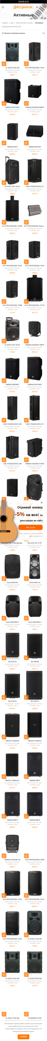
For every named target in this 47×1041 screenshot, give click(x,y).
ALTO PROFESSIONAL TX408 (12, 305)
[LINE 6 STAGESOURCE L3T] (34, 408)
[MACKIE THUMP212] (34, 725)
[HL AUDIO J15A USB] (12, 1002)
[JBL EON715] (12, 685)
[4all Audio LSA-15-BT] (34, 487)
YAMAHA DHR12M (35, 147)
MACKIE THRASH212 (12, 780)
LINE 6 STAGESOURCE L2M (12, 464)
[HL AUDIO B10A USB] (12, 51)
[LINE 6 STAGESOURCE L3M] (12, 408)
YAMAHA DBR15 (34, 820)
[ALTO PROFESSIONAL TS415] (12, 883)
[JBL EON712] (34, 685)
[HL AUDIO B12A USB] (12, 962)
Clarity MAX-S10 (34, 583)
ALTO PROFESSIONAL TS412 (34, 899)
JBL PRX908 (35, 662)
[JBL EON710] (12, 645)
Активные (10, 72)
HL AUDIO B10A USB (12, 68)
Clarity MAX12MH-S (34, 622)
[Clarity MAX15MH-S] (12, 606)
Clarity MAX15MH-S (12, 622)
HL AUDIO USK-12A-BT (12, 186)
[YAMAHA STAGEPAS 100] (12, 843)
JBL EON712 (35, 701)
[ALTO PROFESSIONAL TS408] (34, 843)
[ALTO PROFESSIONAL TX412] (34, 51)
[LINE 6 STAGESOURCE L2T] (34, 170)
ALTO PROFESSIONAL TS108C (12, 226)
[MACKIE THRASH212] (12, 764)
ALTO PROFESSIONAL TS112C (35, 305)
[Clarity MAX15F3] (12, 566)
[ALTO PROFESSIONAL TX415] (12, 249)
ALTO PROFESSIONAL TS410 (12, 939)
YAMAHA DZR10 (12, 147)
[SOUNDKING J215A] (34, 1002)
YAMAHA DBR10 (12, 820)
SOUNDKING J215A (34, 1018)
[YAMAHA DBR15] (34, 804)
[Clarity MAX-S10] (34, 566)
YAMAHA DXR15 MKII (12, 107)
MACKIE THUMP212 (34, 741)
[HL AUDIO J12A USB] (34, 922)
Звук (12, 23)
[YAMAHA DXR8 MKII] (12, 368)
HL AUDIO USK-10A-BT (12, 345)
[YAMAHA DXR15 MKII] (12, 91)
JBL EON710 (12, 662)
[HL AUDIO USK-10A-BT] (12, 329)
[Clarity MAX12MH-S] (34, 606)
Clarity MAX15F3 (12, 583)
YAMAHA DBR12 (34, 780)
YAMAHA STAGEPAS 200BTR (34, 107)
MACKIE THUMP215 (12, 741)
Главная (5, 23)
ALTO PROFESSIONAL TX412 (34, 68)
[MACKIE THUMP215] (12, 725)
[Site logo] (23, 7)
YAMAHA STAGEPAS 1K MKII (34, 464)
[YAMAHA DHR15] (12, 487)
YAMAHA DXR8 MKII (12, 384)
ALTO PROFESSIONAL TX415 (12, 266)
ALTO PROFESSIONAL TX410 (34, 266)
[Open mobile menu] (3, 7)
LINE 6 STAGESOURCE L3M (12, 424)
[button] (4, 63)
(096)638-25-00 (23, 2)
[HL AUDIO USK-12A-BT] (12, 170)
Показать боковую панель (14, 33)
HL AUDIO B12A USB (12, 979)
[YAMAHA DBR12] (34, 764)
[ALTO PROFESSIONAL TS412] (34, 883)
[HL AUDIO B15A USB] (34, 962)
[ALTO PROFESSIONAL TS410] (12, 922)
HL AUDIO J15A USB (12, 1018)
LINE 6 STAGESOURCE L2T (35, 186)
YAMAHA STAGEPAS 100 (12, 860)
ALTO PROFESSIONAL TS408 (34, 860)
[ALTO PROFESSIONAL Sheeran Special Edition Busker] (34, 210)
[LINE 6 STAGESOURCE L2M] (12, 447)
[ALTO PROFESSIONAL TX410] (34, 249)
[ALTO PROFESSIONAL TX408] (12, 289)
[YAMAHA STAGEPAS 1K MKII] (34, 447)
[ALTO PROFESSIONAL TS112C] (34, 289)
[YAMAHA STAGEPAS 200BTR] (34, 91)
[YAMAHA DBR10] (12, 804)
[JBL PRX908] (34, 645)
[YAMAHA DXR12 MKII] (34, 368)
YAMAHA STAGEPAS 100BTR (34, 345)
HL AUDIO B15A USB (35, 979)
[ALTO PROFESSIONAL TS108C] (12, 210)
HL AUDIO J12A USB (34, 939)
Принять (23, 1037)
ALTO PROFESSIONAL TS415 (12, 899)
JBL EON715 (12, 701)
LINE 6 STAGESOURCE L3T (35, 424)
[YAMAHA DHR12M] (34, 131)
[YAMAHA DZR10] (12, 131)
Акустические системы (24, 23)
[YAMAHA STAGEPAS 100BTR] (34, 329)
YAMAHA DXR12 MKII (35, 384)
